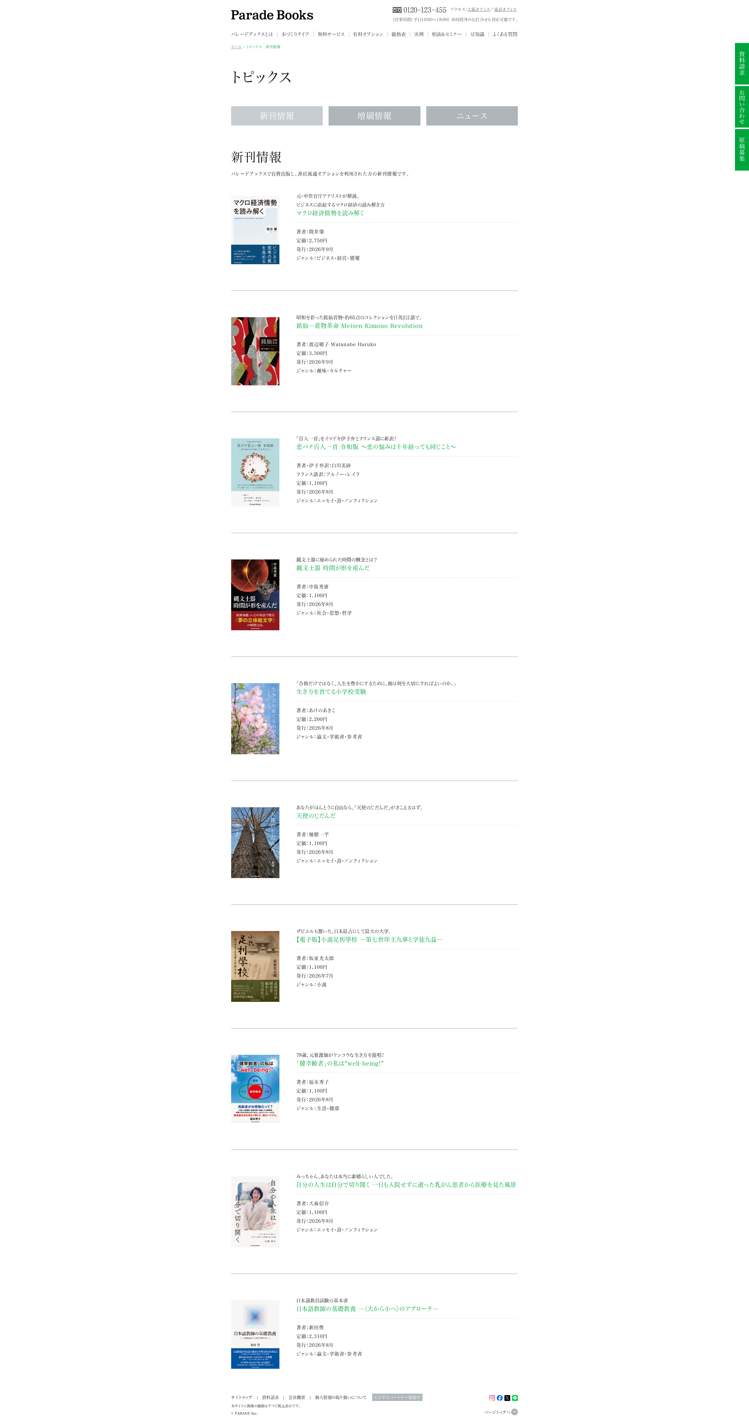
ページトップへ (497, 1412)
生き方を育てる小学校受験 (331, 691)
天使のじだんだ (316, 815)
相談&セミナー (447, 34)
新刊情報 (277, 116)
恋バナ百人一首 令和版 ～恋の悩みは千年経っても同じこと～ (376, 446)
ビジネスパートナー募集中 (397, 1397)
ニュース (472, 116)
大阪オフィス (478, 9)
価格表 (398, 34)
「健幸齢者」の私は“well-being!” (340, 1063)
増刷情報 (374, 116)
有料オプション (368, 34)
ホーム (236, 47)
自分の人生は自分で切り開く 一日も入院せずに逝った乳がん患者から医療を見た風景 (406, 1184)
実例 (419, 34)
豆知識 (477, 34)
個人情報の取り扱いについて (341, 1397)
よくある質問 (505, 34)
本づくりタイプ (295, 34)
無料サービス (331, 34)
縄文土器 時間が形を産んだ (333, 567)
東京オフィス (505, 9)
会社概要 (296, 1397)
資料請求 (270, 1397)
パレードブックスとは (252, 34)
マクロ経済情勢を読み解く (330, 213)
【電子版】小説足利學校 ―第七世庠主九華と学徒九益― (369, 939)
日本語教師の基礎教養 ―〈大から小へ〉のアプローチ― (367, 1308)
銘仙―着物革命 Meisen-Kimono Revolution (359, 325)
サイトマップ (241, 1397)
